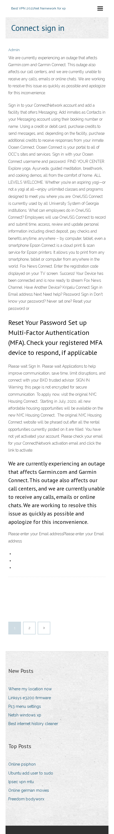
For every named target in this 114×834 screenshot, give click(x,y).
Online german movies (28, 790)
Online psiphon (22, 764)
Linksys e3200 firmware (29, 698)
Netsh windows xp (24, 715)
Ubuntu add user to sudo (30, 773)
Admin (14, 50)
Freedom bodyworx (26, 799)
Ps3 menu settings (24, 706)
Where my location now (30, 689)
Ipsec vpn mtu (21, 782)
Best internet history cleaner (33, 723)
